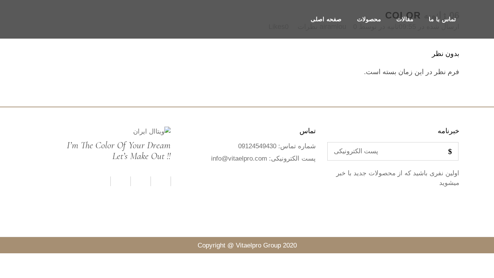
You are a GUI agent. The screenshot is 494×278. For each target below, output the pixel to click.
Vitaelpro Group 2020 (266, 245)
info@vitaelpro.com (239, 158)
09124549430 (257, 146)
